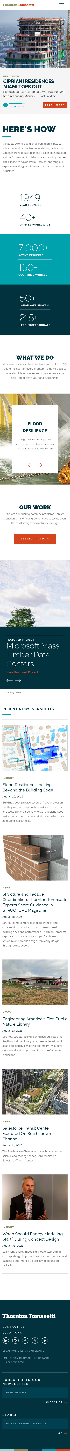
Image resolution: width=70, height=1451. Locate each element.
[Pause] (5, 105)
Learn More (54, 105)
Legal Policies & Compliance (23, 1350)
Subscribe (54, 1402)
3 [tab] (19, 106)
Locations (12, 1332)
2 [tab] (15, 106)
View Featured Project (22, 672)
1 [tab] (11, 106)
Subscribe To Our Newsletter (21, 1382)
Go (61, 1433)
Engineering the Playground (24, 84)
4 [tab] (23, 106)
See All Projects (35, 538)
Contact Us (13, 1327)
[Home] (18, 5)
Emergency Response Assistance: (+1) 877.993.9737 (26, 1360)
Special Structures (18, 76)
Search (10, 1415)
